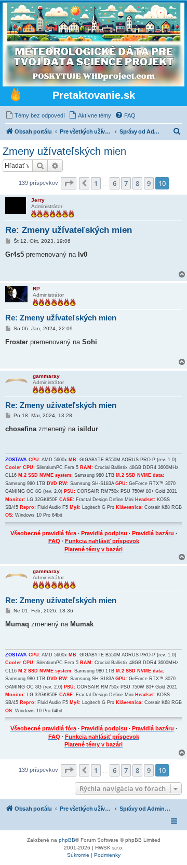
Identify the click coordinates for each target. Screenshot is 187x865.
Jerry (38, 200)
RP (36, 288)
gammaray (46, 376)
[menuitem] (35, 115)
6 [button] (114, 183)
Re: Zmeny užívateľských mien (68, 230)
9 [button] (149, 183)
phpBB (67, 840)
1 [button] (96, 183)
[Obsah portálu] (16, 95)
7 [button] (126, 183)
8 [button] (137, 183)
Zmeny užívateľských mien (64, 151)
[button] (68, 183)
